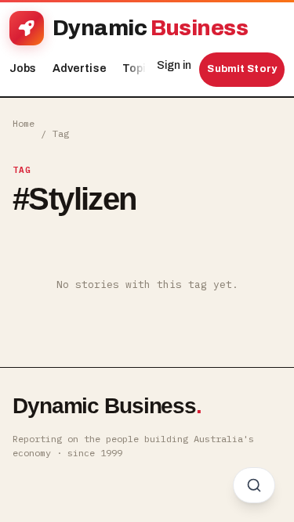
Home (23, 123)
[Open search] (254, 485)
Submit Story (242, 68)
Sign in (174, 65)
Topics (144, 68)
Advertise (80, 68)
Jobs (23, 68)
